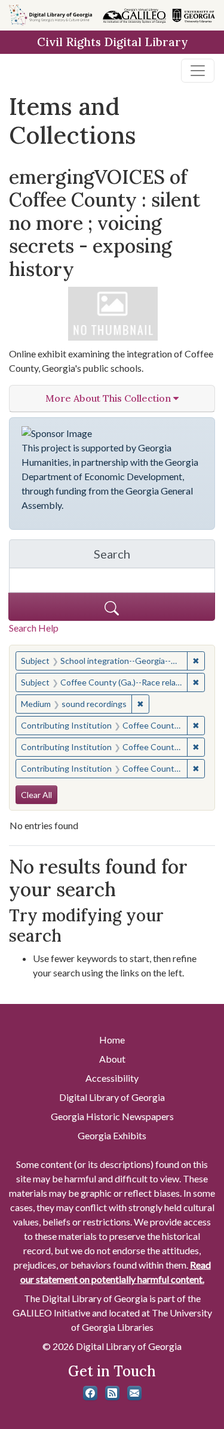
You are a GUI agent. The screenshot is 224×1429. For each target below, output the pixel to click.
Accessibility (112, 1078)
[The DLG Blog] (112, 1393)
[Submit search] (111, 607)
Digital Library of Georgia (112, 1097)
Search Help (34, 627)
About (112, 1058)
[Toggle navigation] (197, 71)
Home (112, 1039)
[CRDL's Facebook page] (90, 1393)
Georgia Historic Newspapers (112, 1116)
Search (154, 557)
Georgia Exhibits (112, 1135)
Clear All (36, 795)
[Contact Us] (134, 1393)
